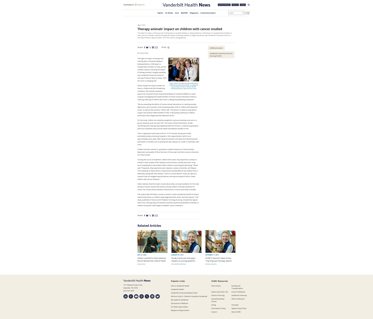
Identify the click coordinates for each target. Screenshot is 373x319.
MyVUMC (184, 13)
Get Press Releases (224, 5)
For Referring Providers (179, 307)
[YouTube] (136, 296)
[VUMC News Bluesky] (157, 296)
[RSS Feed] (125, 296)
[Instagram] (141, 296)
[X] (147, 296)
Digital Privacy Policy (238, 308)
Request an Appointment (180, 310)
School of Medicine (238, 292)
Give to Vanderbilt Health (180, 286)
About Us (235, 5)
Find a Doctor (216, 286)
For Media (169, 13)
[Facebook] (131, 296)
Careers (214, 312)
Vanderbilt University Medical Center (184, 293)
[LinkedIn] (152, 296)
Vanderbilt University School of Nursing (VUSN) (221, 54)
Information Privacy (218, 308)
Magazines (194, 13)
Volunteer (235, 305)
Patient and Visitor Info (219, 292)
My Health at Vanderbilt (179, 300)
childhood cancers (216, 48)
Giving (213, 305)
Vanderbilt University (239, 295)
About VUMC (236, 312)
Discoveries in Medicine (179, 303)
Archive (243, 5)
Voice (177, 13)
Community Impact (208, 13)
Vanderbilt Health (177, 289)
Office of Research (238, 299)
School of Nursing (217, 295)
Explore (160, 13)
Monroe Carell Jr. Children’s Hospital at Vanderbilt (189, 296)
